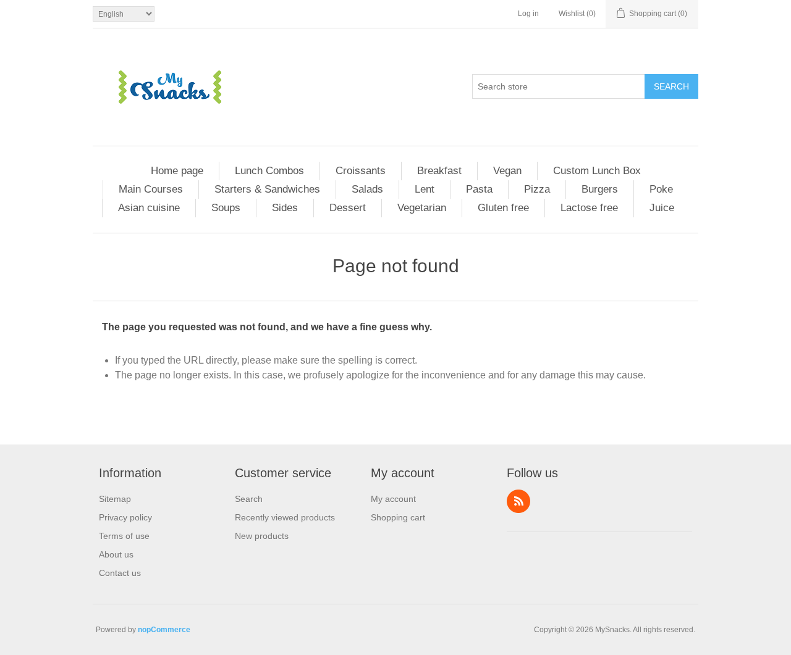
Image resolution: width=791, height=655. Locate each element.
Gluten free (503, 208)
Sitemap (115, 499)
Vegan (507, 171)
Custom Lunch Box (597, 171)
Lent (424, 189)
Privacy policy (125, 517)
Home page (177, 171)
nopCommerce (164, 629)
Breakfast (439, 171)
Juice (661, 208)
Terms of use (124, 536)
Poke (661, 189)
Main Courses (151, 189)
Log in (528, 13)
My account (393, 499)
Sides (285, 208)
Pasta (479, 189)
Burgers (600, 189)
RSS (518, 501)
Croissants (361, 171)
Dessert (347, 208)
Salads (367, 189)
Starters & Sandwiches (267, 189)
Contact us (120, 573)
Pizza (537, 189)
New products (262, 536)
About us (116, 554)
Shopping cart (398, 517)
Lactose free (589, 208)
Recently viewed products (285, 517)
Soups (225, 208)
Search (671, 86)
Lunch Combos (269, 171)
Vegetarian (421, 208)
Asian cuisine (149, 208)
